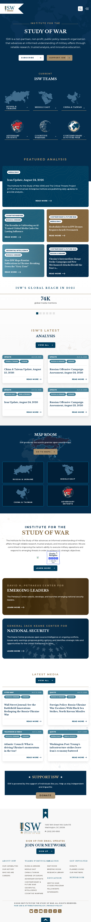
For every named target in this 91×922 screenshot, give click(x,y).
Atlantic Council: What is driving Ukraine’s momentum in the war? (21, 747)
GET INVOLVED (79, 861)
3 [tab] (44, 313)
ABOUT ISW (9, 861)
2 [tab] (40, 313)
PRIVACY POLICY (54, 906)
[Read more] (23, 472)
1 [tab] (37, 313)
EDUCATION (54, 878)
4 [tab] (47, 313)
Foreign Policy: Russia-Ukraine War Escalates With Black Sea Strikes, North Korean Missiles (68, 708)
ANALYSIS (53, 861)
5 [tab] (50, 313)
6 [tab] (54, 313)
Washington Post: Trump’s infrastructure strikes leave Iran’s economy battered (65, 747)
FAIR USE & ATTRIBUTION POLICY (29, 906)
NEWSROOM (77, 877)
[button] (80, 8)
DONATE (46, 795)
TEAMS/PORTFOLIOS (37, 861)
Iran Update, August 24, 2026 (21, 402)
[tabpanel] (45, 301)
